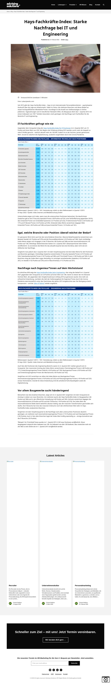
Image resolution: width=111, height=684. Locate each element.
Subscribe (74, 663)
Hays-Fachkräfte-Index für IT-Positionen (57, 128)
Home (8, 11)
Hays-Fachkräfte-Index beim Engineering (51, 272)
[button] (103, 5)
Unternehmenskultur (50, 586)
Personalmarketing (83, 586)
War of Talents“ (39, 283)
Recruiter (13, 586)
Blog (12, 11)
